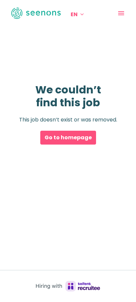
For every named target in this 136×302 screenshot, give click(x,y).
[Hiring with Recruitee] (68, 286)
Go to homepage (68, 137)
